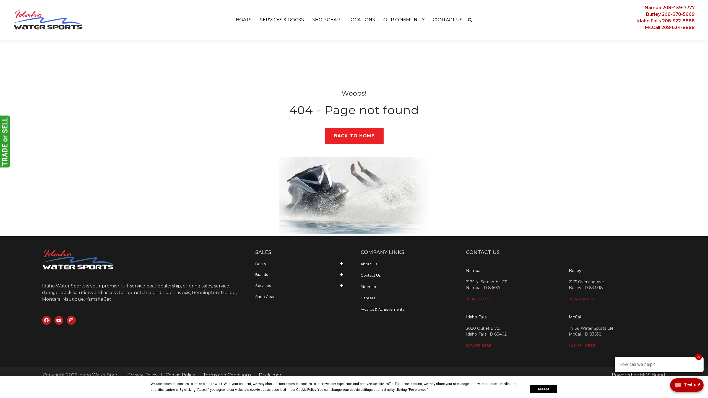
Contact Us (371, 275)
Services (263, 285)
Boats (260, 263)
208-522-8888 (478, 345)
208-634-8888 (582, 345)
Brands (261, 274)
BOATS (244, 19)
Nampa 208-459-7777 (670, 7)
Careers (368, 298)
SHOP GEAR (326, 19)
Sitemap (368, 286)
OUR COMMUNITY (404, 19)
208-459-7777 (478, 299)
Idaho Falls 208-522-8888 (666, 20)
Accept (543, 389)
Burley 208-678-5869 (670, 14)
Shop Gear (265, 296)
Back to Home (354, 135)
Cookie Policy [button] (306, 390)
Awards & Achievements (382, 309)
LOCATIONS (361, 19)
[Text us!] (687, 386)
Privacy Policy (142, 375)
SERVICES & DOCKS (282, 19)
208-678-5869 (581, 299)
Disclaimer (270, 375)
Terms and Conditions (227, 375)
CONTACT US (447, 19)
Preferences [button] (417, 390)
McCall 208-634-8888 (670, 27)
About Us (369, 264)
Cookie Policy (180, 375)
